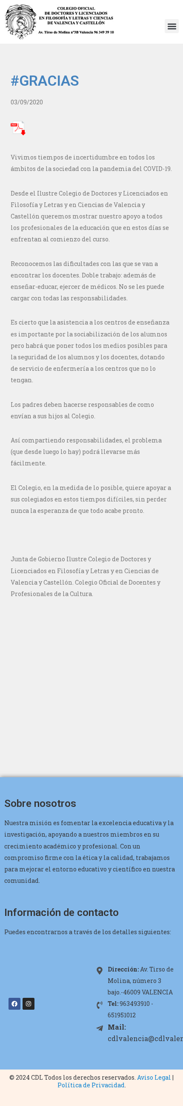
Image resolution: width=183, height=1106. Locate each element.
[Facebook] (14, 1004)
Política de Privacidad (91, 1085)
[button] (172, 26)
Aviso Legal (154, 1077)
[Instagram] (28, 1004)
